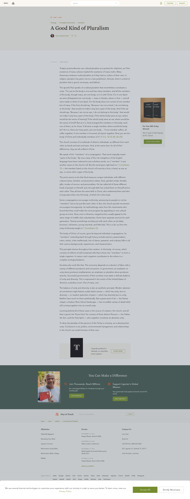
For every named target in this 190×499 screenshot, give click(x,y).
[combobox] (92, 3)
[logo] (13, 3)
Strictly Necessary (171, 490)
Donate (182, 3)
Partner (170, 3)
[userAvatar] (161, 3)
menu (6, 3)
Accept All (145, 490)
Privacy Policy (65, 491)
